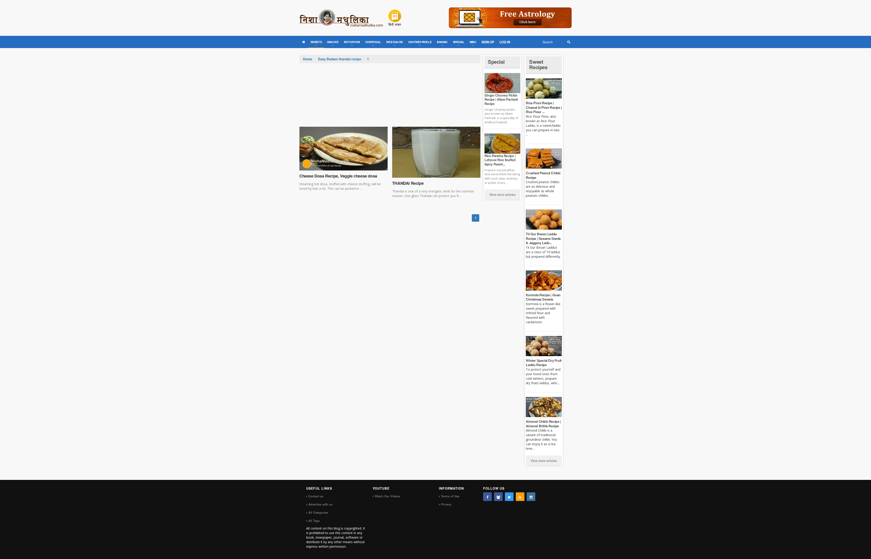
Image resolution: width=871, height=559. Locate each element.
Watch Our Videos (387, 496)
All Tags (314, 520)
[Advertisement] (390, 97)
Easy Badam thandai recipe (339, 58)
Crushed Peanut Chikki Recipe (543, 175)
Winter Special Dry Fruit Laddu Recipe (543, 362)
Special (496, 61)
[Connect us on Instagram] (531, 496)
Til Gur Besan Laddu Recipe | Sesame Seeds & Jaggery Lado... (543, 238)
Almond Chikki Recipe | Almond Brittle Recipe (543, 423)
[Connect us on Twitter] (509, 496)
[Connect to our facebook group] (498, 496)
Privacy (446, 504)
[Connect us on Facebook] (487, 496)
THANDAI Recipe (407, 183)
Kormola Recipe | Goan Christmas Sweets (543, 297)
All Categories (318, 512)
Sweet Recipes (538, 64)
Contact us (315, 496)
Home (307, 58)
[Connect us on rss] (520, 496)
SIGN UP (488, 42)
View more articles (502, 194)
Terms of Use (450, 496)
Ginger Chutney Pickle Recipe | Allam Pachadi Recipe (501, 99)
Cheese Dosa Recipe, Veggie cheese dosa (338, 176)
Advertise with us (320, 504)
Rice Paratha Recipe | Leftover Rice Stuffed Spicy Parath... (500, 159)
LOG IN (504, 42)
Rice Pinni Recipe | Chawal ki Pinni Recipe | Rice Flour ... (544, 107)
